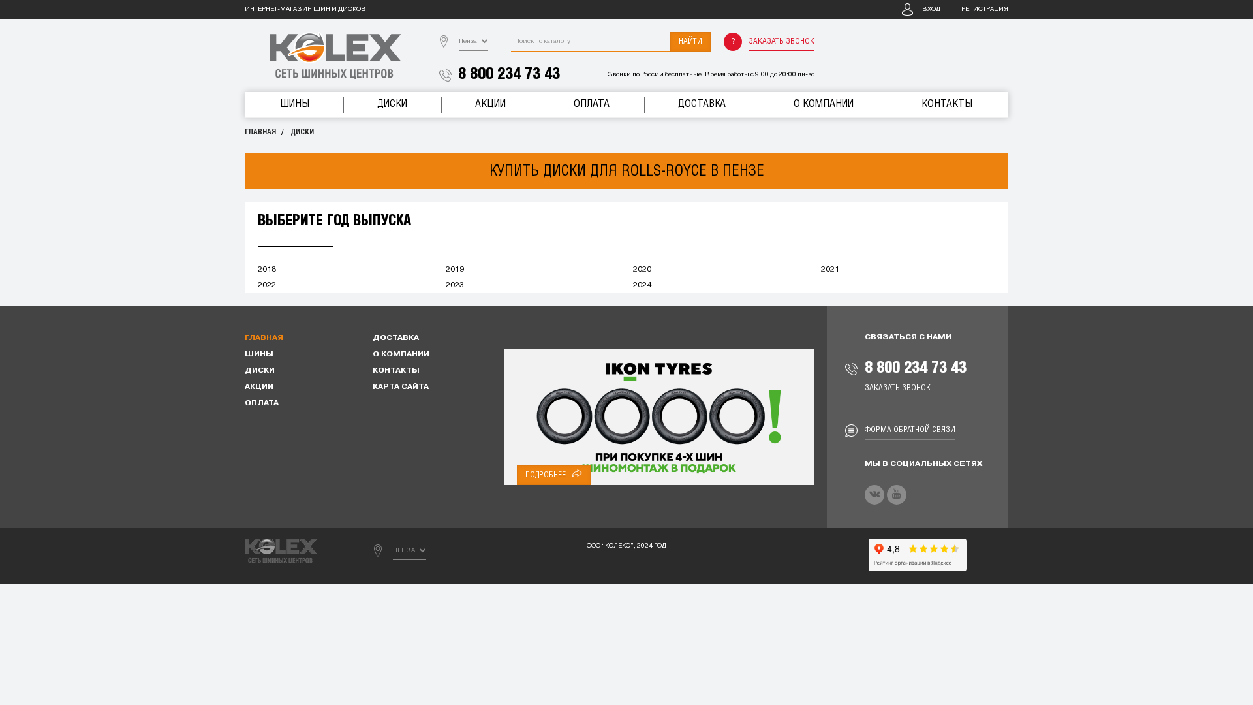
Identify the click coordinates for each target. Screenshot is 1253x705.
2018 (267, 269)
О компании (824, 104)
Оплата (592, 104)
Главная (260, 132)
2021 (830, 269)
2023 (455, 285)
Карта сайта (401, 387)
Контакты (946, 104)
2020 (642, 269)
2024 (642, 285)
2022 (267, 285)
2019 (455, 269)
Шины (294, 104)
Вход (931, 9)
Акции (490, 104)
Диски (392, 104)
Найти (690, 41)
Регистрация (984, 9)
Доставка (702, 104)
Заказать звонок (781, 41)
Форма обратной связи (910, 429)
